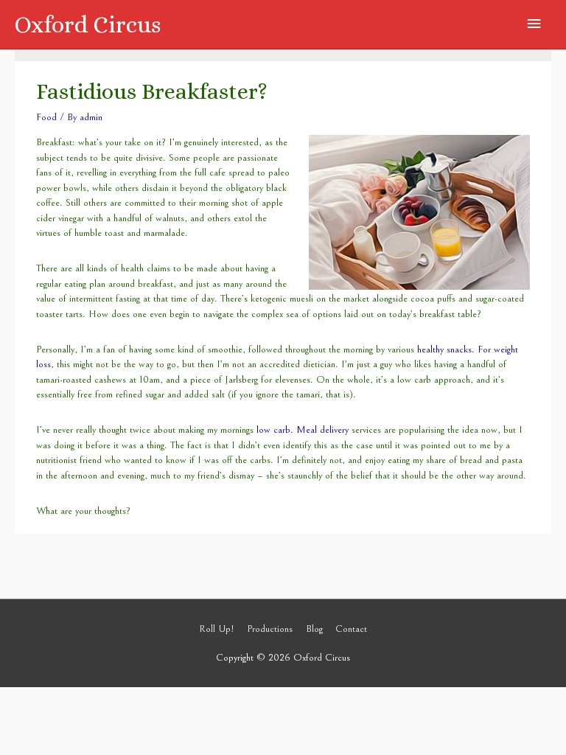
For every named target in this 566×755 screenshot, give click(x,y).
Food (46, 117)
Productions (270, 629)
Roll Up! (216, 629)
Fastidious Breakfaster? (152, 91)
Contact (351, 629)
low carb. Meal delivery (304, 430)
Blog (314, 629)
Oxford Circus (88, 24)
